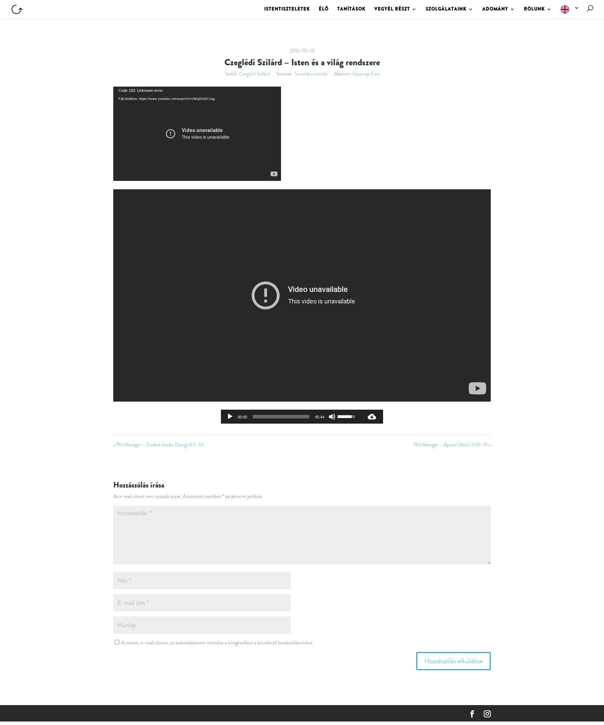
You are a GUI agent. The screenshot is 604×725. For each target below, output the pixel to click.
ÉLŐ (324, 9)
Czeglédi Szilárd (254, 73)
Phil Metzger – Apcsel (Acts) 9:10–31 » (452, 444)
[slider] (281, 416)
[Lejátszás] (229, 416)
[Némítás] (332, 416)
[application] (197, 134)
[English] (570, 12)
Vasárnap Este (366, 73)
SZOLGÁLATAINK (446, 9)
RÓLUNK (534, 9)
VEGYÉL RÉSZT (392, 9)
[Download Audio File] (372, 417)
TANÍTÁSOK (351, 9)
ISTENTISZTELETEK (287, 9)
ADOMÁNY (495, 9)
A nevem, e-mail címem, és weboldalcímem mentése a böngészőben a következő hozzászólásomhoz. (217, 642)
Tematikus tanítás (311, 73)
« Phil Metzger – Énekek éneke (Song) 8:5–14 (158, 444)
